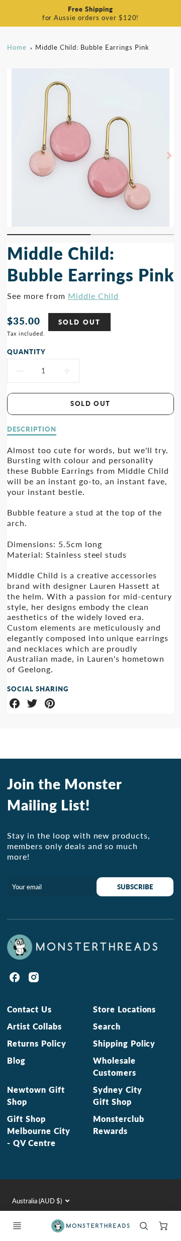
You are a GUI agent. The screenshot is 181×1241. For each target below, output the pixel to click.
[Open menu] (17, 1226)
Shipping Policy (124, 1043)
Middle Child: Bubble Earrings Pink (92, 47)
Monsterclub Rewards (118, 1124)
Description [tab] (31, 429)
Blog (16, 1060)
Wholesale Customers (114, 1066)
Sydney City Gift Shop (117, 1095)
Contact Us (29, 1009)
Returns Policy (36, 1043)
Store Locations (124, 1009)
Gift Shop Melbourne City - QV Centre (38, 1131)
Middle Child (93, 295)
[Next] (169, 155)
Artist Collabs (34, 1026)
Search (107, 1026)
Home (17, 47)
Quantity (26, 352)
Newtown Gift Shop (36, 1095)
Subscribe (135, 887)
